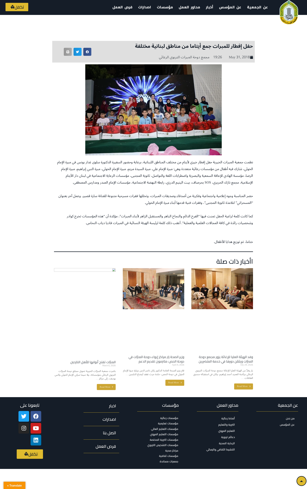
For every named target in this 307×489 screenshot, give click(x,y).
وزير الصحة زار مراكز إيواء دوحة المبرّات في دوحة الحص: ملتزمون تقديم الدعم (156, 359)
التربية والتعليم (226, 424)
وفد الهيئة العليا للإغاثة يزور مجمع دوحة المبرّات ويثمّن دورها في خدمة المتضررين (226, 359)
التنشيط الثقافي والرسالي (220, 449)
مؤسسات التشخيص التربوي (162, 445)
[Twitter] (23, 416)
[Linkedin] (36, 440)
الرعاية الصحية (227, 443)
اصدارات (144, 7)
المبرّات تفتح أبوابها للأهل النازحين (93, 362)
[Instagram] (23, 428)
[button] (17, 7)
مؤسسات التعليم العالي (164, 428)
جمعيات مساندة (169, 461)
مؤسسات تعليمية (168, 423)
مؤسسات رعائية (169, 418)
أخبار (209, 7)
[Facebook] (36, 416)
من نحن (290, 418)
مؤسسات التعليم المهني (164, 434)
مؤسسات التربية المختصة (164, 439)
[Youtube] (36, 428)
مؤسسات (170, 405)
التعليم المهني (226, 430)
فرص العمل (122, 7)
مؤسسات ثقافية (168, 455)
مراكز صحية (171, 450)
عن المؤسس (230, 7)
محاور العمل (227, 405)
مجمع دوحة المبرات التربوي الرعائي (184, 57)
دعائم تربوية (228, 437)
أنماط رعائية (228, 418)
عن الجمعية (257, 7)
